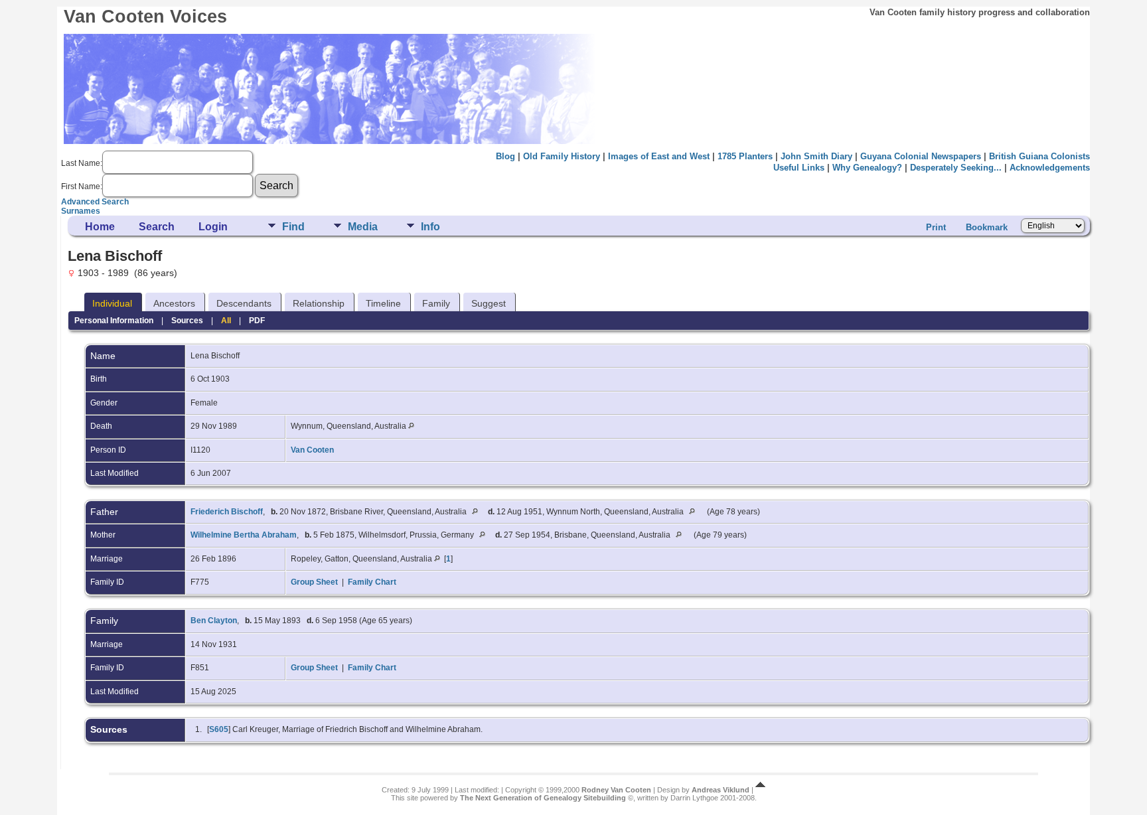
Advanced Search (95, 201)
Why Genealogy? (867, 168)
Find (293, 226)
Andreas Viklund (720, 790)
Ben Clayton (214, 620)
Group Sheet (314, 582)
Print (936, 227)
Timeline (383, 303)
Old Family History (561, 156)
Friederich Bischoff (227, 511)
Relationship (318, 303)
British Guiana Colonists (1039, 156)
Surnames (80, 211)
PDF (257, 320)
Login (213, 226)
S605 (218, 729)
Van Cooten (312, 450)
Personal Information (113, 320)
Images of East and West (659, 156)
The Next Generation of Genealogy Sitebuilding (543, 798)
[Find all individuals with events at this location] (411, 426)
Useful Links (798, 168)
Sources (187, 320)
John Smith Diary (816, 156)
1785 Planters (745, 156)
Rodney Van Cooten (616, 790)
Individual (112, 303)
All (226, 320)
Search (157, 226)
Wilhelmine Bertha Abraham (244, 535)
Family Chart (372, 582)
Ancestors (174, 303)
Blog (505, 156)
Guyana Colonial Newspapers (920, 156)
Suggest (488, 303)
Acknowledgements (1050, 168)
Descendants (243, 303)
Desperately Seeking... (956, 168)
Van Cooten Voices (145, 17)
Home (100, 226)
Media (363, 226)
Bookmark (987, 227)
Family (436, 303)
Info (430, 226)
